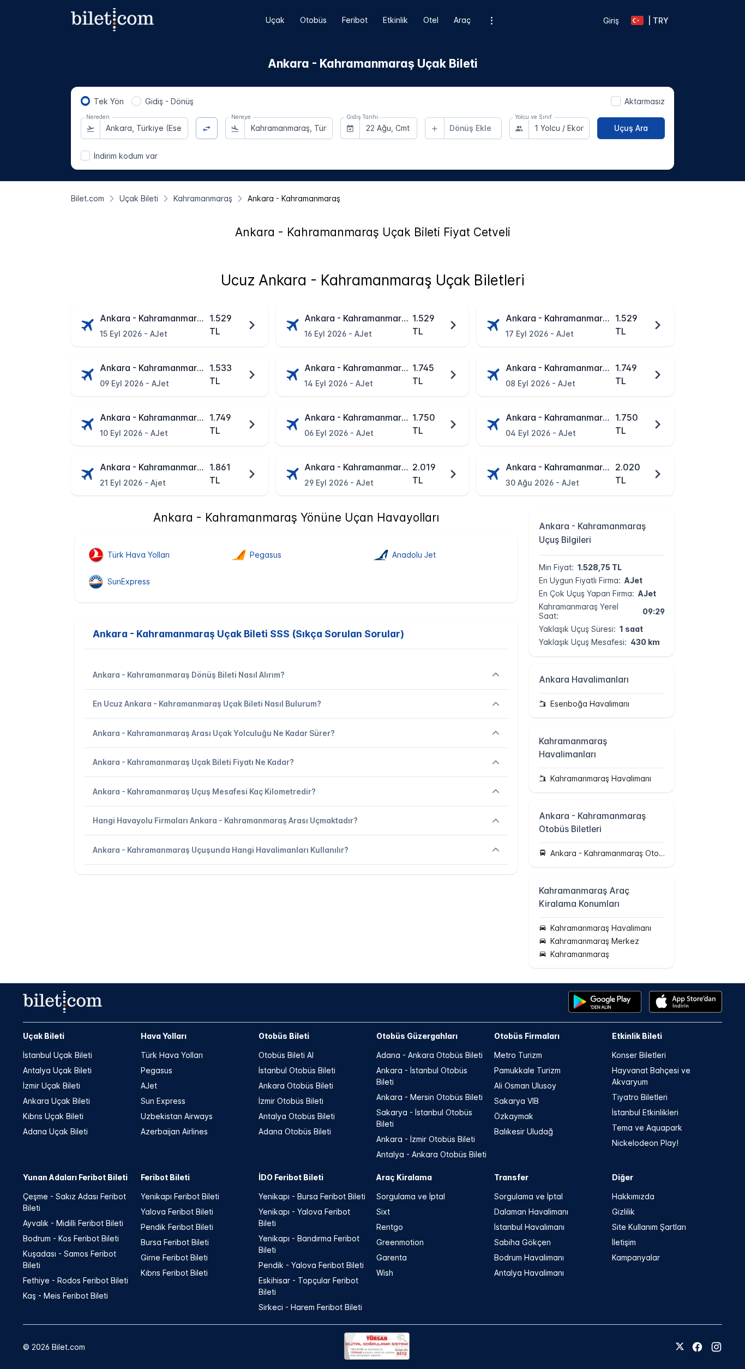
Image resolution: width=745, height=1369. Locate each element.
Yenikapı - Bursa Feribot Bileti (312, 1196)
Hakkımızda (633, 1196)
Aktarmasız (644, 101)
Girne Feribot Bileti (174, 1257)
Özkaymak (513, 1116)
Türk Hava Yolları (172, 1055)
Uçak (275, 20)
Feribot (355, 20)
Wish (384, 1272)
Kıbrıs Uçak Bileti (53, 1116)
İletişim (624, 1242)
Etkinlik (395, 20)
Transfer (511, 1177)
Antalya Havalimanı (529, 1272)
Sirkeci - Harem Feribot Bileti (310, 1307)
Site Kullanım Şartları (649, 1226)
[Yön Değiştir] (207, 128)
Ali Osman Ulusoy (525, 1085)
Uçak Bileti (43, 1036)
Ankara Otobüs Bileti (296, 1085)
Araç (462, 20)
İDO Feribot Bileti (291, 1177)
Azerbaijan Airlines (174, 1131)
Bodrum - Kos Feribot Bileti (71, 1238)
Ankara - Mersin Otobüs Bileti (429, 1097)
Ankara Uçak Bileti (56, 1100)
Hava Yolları (164, 1036)
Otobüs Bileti (284, 1036)
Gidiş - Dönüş (169, 101)
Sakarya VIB (516, 1100)
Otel (430, 20)
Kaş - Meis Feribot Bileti (65, 1295)
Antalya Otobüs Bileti (297, 1116)
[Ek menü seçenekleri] (491, 20)
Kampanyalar (636, 1257)
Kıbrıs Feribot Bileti (174, 1272)
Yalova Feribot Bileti (177, 1211)
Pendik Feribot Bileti (177, 1226)
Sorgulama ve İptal (410, 1196)
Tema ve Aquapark (647, 1127)
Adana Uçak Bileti (55, 1131)
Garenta (391, 1257)
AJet (149, 1085)
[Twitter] (680, 1347)
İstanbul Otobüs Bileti (297, 1070)
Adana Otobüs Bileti (295, 1131)
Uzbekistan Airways (177, 1116)
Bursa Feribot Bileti (175, 1242)
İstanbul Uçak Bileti (57, 1055)
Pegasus (156, 1070)
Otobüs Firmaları (527, 1036)
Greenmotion (400, 1242)
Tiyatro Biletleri (640, 1097)
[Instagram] (716, 1347)
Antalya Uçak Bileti (57, 1070)
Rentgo (389, 1226)
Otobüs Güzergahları (417, 1036)
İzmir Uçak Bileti (51, 1085)
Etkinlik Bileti (637, 1036)
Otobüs (313, 20)
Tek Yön (109, 101)
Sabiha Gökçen (522, 1242)
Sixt (383, 1211)
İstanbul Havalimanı (529, 1226)
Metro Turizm (518, 1055)
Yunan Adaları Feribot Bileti (75, 1177)
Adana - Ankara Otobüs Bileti (429, 1055)
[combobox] (144, 128)
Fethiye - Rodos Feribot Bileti (75, 1280)
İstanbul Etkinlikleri (645, 1112)
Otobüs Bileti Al (286, 1055)
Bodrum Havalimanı (529, 1257)
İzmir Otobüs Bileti (291, 1100)
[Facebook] (697, 1347)
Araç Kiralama (404, 1177)
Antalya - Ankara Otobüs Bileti (431, 1154)
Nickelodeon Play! (645, 1142)
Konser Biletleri (639, 1055)
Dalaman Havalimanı (531, 1211)
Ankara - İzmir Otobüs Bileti (425, 1139)
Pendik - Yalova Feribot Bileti (311, 1265)
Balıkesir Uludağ (523, 1131)
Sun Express (163, 1100)
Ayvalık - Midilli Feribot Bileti (73, 1223)
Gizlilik (623, 1211)
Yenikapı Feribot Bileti (180, 1196)
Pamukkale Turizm (527, 1070)
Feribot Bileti (165, 1177)
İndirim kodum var (126, 155)
